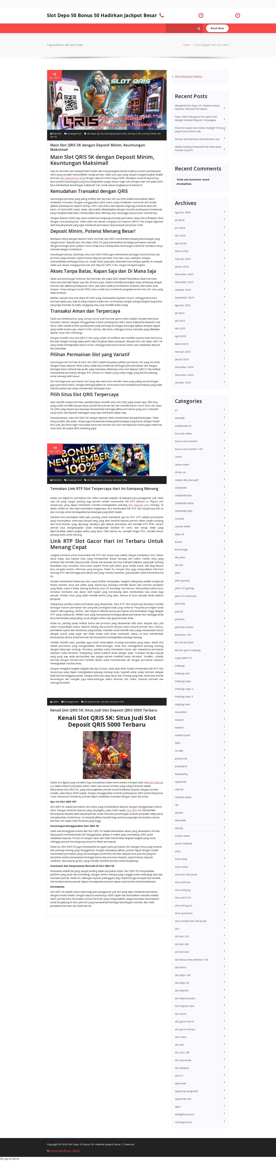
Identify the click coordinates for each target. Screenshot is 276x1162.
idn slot (179, 565)
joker (178, 572)
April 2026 (180, 243)
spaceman (180, 1083)
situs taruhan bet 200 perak (190, 921)
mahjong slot (182, 673)
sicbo (178, 851)
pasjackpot (181, 766)
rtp (176, 804)
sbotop (179, 828)
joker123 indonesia (185, 596)
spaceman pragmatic (186, 1091)
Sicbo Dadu (181, 859)
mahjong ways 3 (184, 696)
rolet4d (179, 789)
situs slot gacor (183, 905)
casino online (182, 464)
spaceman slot (183, 1098)
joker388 (180, 603)
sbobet (179, 812)
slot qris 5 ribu (135, 133)
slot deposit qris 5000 (72, 178)
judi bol (179, 611)
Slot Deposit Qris (138, 504)
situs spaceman (183, 913)
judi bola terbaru (184, 627)
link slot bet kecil (184, 642)
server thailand (183, 843)
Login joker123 (183, 657)
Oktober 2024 (183, 382)
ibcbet (178, 541)
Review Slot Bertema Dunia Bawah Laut (197, 139)
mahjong (179, 665)
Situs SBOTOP (183, 897)
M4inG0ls (56, 133)
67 (176, 410)
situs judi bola (182, 882)
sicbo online (181, 866)
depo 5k (179, 534)
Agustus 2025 (183, 305)
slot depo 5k (182, 982)
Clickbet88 (181, 487)
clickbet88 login (183, 510)
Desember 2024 (184, 367)
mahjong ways (183, 681)
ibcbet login (181, 549)
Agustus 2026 (183, 212)
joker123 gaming (184, 588)
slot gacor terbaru (185, 1029)
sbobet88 (180, 820)
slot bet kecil (182, 951)
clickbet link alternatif (186, 480)
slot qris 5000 (149, 133)
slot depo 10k (183, 975)
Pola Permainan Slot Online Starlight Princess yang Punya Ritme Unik (200, 129)
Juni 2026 (180, 227)
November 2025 (184, 282)
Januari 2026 (182, 266)
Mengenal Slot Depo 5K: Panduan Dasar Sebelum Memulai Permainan (197, 107)
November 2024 (184, 374)
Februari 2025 (183, 351)
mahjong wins (182, 704)
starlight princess (185, 1114)
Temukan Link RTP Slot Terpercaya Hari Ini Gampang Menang (104, 488)
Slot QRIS (132, 810)
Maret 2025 (181, 343)
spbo (178, 1106)
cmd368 (179, 518)
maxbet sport (182, 735)
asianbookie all (183, 425)
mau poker (181, 712)
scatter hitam (182, 835)
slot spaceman (183, 1060)
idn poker (180, 557)
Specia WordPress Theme (65, 1150)
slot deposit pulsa (185, 998)
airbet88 (180, 418)
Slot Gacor (181, 1013)
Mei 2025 (180, 328)
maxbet (179, 727)
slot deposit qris (95, 480)
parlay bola (181, 758)
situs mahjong (183, 890)
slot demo (180, 967)
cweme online (182, 526)
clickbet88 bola (183, 495)
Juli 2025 (179, 313)
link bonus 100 (183, 634)
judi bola (179, 619)
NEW (177, 743)
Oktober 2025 (183, 289)
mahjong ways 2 (184, 688)
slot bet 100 (182, 936)
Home (186, 44)
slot (177, 928)
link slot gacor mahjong (188, 650)
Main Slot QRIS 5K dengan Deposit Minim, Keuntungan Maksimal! (97, 147)
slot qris (108, 480)
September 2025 (184, 297)
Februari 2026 (183, 258)
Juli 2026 (179, 220)
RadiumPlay (181, 774)
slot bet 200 (182, 944)
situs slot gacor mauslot (188, 76)
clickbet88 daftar (184, 503)
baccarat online (183, 433)
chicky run (180, 472)
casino (178, 456)
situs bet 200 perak (186, 874)
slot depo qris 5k (95, 133)
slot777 (179, 1075)
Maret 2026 (181, 251)
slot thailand (182, 1067)
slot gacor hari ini (184, 1021)
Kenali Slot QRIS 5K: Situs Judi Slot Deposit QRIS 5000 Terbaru (103, 710)
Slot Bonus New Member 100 (191, 959)
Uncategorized (74, 133)
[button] (199, 28)
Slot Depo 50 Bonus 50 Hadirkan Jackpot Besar (102, 15)
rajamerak (180, 781)
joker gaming (182, 580)
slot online (180, 1036)
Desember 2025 (184, 274)
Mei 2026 (180, 235)
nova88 (179, 750)
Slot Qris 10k (182, 1052)
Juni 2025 (180, 320)
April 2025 (180, 336)
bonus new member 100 (189, 449)
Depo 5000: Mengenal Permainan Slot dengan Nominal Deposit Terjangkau (196, 118)
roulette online (183, 797)
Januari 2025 (182, 359)
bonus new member (186, 441)
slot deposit (181, 990)
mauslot (179, 719)
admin (55, 701)
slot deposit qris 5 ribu (115, 133)
